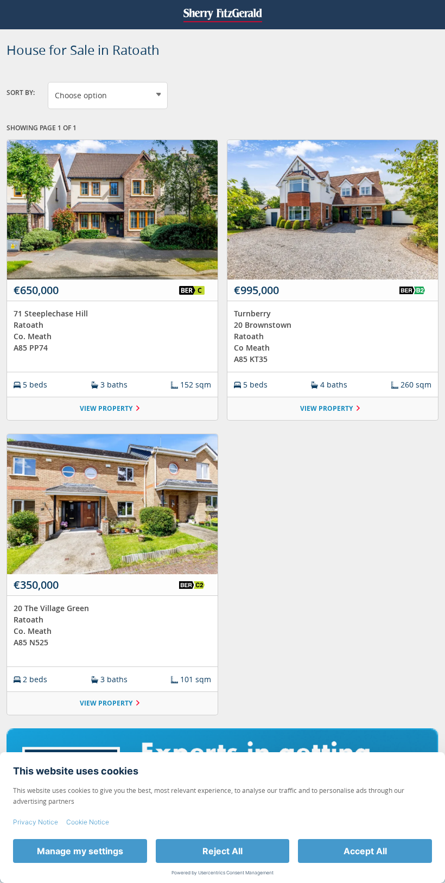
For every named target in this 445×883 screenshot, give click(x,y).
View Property (106, 408)
